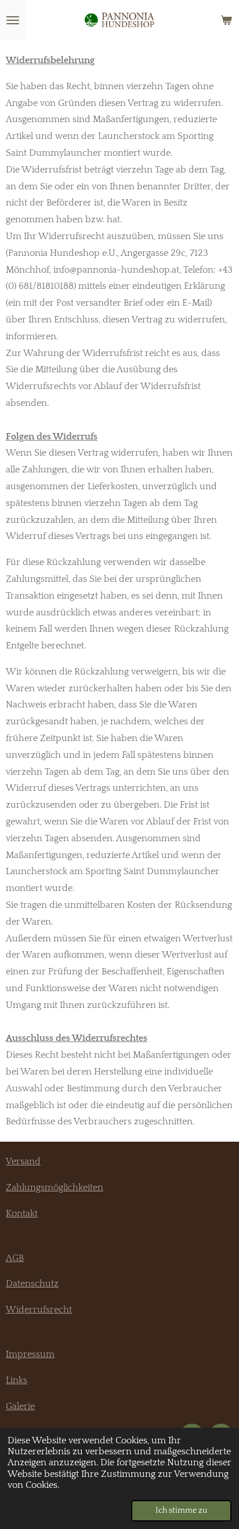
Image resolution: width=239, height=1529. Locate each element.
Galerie (20, 1406)
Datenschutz (32, 1283)
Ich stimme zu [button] (181, 1510)
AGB (15, 1258)
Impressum (30, 1354)
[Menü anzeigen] (13, 20)
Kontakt (22, 1213)
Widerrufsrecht (39, 1309)
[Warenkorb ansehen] (226, 20)
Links (16, 1380)
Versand (23, 1161)
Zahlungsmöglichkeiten (54, 1187)
